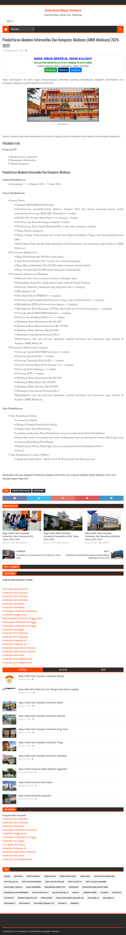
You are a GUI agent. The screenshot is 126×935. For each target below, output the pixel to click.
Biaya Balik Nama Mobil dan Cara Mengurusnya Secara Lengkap (49, 689)
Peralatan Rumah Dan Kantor (70, 898)
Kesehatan (74, 887)
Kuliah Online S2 (60, 893)
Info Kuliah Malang (31, 882)
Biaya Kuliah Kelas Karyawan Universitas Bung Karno (43, 729)
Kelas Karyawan (33, 887)
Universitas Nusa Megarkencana (17, 659)
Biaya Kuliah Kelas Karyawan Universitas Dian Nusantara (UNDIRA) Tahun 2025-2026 (102, 536)
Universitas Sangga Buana (14, 614)
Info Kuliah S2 (75, 882)
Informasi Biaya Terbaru (63, 10)
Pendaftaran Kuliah (21, 491)
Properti (62, 903)
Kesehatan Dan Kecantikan (95, 887)
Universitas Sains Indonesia (15, 596)
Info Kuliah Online (54, 882)
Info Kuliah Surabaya (96, 882)
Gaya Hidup (85, 876)
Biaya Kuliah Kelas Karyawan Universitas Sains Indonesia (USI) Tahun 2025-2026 (17, 536)
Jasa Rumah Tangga (13, 887)
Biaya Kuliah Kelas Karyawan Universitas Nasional (42, 716)
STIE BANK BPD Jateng (13, 844)
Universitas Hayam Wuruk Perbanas (19, 648)
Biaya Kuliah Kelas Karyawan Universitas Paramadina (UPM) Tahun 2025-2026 (61, 536)
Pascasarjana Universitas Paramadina (19, 611)
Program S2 (9, 903)
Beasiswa (18, 876)
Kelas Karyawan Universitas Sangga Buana (22, 618)
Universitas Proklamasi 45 (14, 640)
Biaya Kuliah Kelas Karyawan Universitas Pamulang (42, 756)
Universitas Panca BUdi (13, 655)
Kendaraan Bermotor (55, 887)
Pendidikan (39, 491)
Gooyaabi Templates (50, 931)
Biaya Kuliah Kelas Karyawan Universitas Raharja (41, 676)
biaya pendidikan (68, 876)
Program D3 (93, 898)
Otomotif (9, 898)
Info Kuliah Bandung (104, 876)
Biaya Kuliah (50, 876)
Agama (7, 876)
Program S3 (24, 903)
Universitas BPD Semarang (15, 633)
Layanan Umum (89, 893)
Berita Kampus (33, 876)
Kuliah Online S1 (40, 893)
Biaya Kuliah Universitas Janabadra (35, 795)
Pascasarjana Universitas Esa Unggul (19, 622)
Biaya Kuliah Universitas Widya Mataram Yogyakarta (43, 769)
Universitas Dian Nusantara (15, 589)
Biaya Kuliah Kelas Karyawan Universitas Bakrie (41, 702)
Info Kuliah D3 (11, 882)
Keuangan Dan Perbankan (16, 893)
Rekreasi (75, 903)
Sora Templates (19, 931)
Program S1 (108, 898)
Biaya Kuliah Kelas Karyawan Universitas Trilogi (41, 742)
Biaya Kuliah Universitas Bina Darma (35, 782)
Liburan (104, 893)
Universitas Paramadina (13, 603)
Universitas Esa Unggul (13, 629)
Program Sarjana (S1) (44, 903)
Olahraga (116, 893)
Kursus (75, 893)
